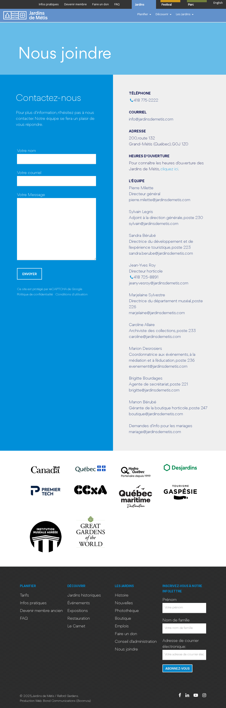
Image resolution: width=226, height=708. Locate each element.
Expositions (77, 611)
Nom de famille (176, 620)
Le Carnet (76, 626)
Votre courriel (29, 173)
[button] (144, 14)
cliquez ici (169, 169)
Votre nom (26, 151)
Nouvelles (124, 603)
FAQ (24, 618)
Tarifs (24, 595)
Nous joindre (126, 649)
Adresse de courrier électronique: (180, 644)
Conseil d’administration (136, 641)
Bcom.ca (83, 701)
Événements (78, 603)
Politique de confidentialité (35, 294)
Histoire (121, 595)
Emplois (122, 626)
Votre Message (31, 195)
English (218, 3)
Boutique (123, 618)
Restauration (78, 618)
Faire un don (126, 634)
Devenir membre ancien (41, 611)
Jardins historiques (84, 595)
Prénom (169, 600)
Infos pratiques (33, 603)
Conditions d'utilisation (71, 294)
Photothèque (127, 611)
